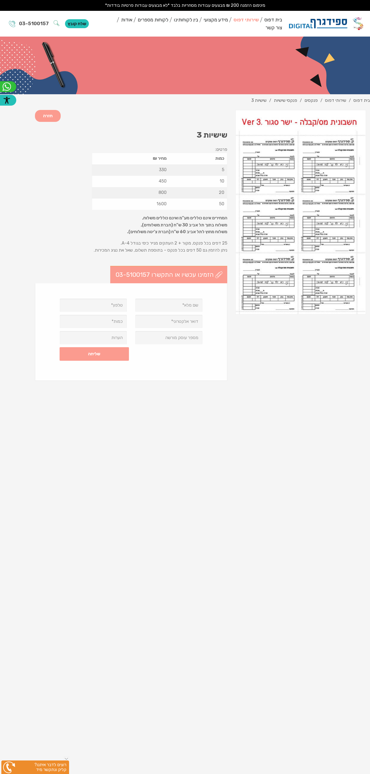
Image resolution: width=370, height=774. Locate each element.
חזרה (48, 115)
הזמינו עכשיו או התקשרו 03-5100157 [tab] (165, 274)
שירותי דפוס (246, 20)
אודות (126, 20)
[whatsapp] (8, 86)
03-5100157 (34, 24)
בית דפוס (273, 20)
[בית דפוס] (326, 23)
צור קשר (273, 28)
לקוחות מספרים (153, 20)
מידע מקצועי (216, 20)
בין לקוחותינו (186, 20)
